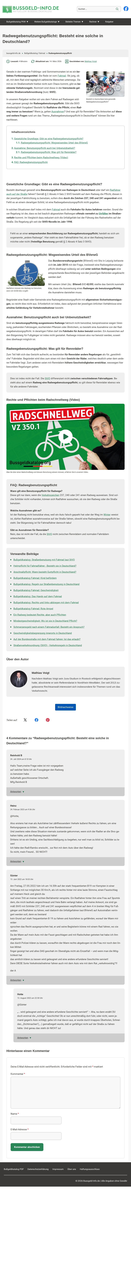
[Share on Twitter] (25, 720)
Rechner (93, 22)
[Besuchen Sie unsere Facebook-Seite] (126, 9)
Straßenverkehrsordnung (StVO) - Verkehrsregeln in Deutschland (47, 645)
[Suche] (117, 9)
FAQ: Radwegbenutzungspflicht (31, 162)
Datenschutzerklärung (38, 1169)
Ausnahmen (57, 111)
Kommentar (18, 1074)
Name (15, 1113)
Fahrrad (62, 75)
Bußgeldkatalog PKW (16, 22)
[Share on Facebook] (36, 720)
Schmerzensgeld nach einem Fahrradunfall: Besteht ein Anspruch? (48, 627)
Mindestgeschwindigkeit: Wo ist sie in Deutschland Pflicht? (45, 621)
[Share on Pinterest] (47, 720)
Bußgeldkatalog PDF (14, 1169)
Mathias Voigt (91, 61)
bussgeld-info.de (13, 53)
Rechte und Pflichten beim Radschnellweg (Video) (41, 157)
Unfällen (103, 213)
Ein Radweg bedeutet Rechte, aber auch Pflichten (39, 614)
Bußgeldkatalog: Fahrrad (34, 53)
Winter (106, 514)
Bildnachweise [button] (65, 707)
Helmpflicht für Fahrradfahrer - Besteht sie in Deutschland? (44, 566)
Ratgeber (109, 22)
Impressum (58, 1169)
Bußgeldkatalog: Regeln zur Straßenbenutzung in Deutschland (46, 584)
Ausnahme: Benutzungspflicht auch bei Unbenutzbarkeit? (44, 148)
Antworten (15, 791)
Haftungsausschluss (90, 1169)
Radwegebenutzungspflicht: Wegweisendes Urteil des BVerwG (54, 142)
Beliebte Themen (73, 22)
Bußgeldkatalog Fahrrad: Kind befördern (35, 578)
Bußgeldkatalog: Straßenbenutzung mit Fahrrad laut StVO (44, 559)
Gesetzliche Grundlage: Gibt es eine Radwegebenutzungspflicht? (48, 138)
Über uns (71, 1169)
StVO (47, 378)
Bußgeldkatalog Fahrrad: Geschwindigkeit (35, 590)
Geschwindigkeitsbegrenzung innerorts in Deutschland (42, 633)
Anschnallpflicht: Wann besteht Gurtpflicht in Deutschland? (44, 572)
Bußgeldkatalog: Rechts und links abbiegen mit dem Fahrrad (46, 602)
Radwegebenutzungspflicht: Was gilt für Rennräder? (48, 152)
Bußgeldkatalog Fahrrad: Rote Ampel (33, 608)
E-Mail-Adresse (20, 1129)
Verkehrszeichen (50, 495)
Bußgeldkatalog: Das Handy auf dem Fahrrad (37, 596)
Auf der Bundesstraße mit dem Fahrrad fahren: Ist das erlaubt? (46, 639)
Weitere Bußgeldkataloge (45, 22)
